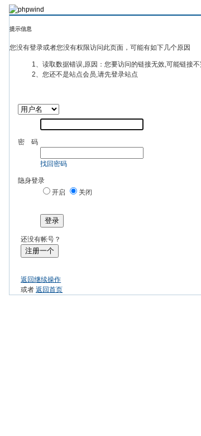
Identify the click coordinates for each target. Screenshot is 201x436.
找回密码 (53, 164)
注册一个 (39, 251)
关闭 (85, 192)
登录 (52, 220)
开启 (58, 192)
